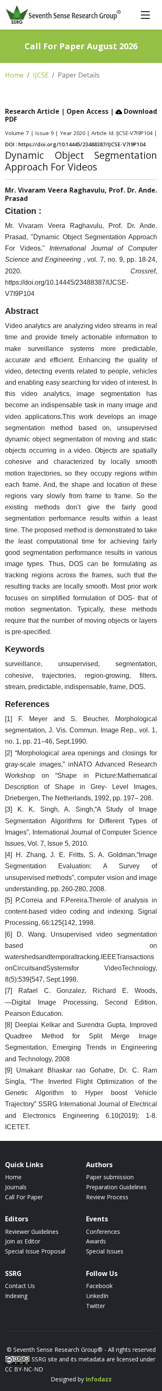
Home (14, 75)
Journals (16, 1187)
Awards (96, 1241)
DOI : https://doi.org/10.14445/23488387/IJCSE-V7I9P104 (75, 144)
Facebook (99, 1286)
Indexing (16, 1296)
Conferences (103, 1232)
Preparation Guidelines (116, 1187)
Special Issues (104, 1251)
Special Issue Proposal (35, 1251)
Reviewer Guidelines (32, 1232)
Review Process (107, 1197)
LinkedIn (97, 1296)
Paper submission (110, 1177)
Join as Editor (22, 1241)
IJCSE (41, 75)
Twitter (95, 1306)
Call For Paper (24, 1197)
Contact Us (20, 1286)
